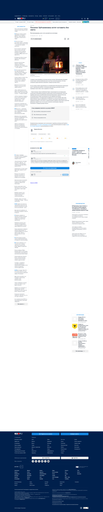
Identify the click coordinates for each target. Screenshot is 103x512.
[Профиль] (87, 18)
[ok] (39, 461)
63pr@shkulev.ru (68, 492)
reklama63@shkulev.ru (72, 489)
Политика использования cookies (58, 501)
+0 (64, 155)
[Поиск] (82, 18)
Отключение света (42, 134)
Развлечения (63, 449)
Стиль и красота (77, 441)
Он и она (63, 439)
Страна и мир (77, 443)
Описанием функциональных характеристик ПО (60, 496)
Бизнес (33, 441)
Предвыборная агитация (20, 450)
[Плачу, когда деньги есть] (32, 117)
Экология (76, 445)
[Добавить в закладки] (65, 39)
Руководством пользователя (57, 495)
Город (33, 445)
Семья (62, 452)
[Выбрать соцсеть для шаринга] (68, 39)
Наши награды (18, 445)
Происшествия (64, 445)
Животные (34, 450)
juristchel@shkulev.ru (41, 498)
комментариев (37, 38)
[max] (42, 461)
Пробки (51, 18)
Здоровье (34, 452)
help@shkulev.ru (22, 499)
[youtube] (48, 461)
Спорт (75, 439)
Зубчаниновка (33, 134)
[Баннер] (86, 22)
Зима (48, 439)
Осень (62, 441)
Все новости (21, 26)
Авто (33, 439)
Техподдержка (18, 449)
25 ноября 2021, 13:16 (34, 35)
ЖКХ (49, 134)
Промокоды (80, 314)
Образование (50, 452)
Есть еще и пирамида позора (44, 124)
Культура (49, 443)
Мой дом (49, 447)
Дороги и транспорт (36, 447)
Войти (34, 175)
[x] (45, 461)
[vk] (36, 461)
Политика (63, 443)
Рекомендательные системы (57, 502)
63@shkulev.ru (27, 497)
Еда (32, 449)
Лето (48, 445)
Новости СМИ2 (34, 182)
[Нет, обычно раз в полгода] (32, 114)
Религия (62, 450)
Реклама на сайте (18, 439)
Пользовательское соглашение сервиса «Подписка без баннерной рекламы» (65, 504)
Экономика (76, 447)
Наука (48, 449)
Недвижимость (50, 450)
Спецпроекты (77, 449)
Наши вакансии (18, 447)
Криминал (49, 441)
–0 (67, 155)
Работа (62, 447)
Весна (33, 443)
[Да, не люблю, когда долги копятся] (32, 111)
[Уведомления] (84, 18)
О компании (17, 443)
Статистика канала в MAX (20, 452)
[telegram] (33, 461)
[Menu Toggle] (15, 18)
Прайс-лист (17, 441)
